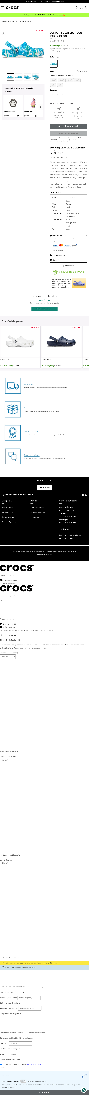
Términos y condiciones (21, 551)
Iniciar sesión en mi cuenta (19, 495)
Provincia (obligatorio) (9, 653)
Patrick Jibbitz (29, 111)
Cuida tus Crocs (7, 512)
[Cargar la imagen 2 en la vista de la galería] (18, 77)
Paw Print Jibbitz (10, 111)
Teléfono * (4, 1054)
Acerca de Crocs (7, 507)
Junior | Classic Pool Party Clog (20, 21)
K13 (69, 80)
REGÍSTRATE (44, 488)
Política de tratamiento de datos (56, 551)
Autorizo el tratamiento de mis (22, 1064)
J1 (77, 80)
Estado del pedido (37, 507)
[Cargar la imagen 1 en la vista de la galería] (10, 77)
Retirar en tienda (68, 133)
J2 (53, 85)
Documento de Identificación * (12, 1033)
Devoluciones (35, 517)
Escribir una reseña (44, 309)
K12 (61, 80)
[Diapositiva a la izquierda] (4, 77)
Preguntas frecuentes (38, 512)
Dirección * (4, 1043)
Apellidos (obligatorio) (9, 1008)
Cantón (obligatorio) (8, 756)
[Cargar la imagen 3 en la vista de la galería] (27, 77)
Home (4, 21)
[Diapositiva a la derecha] (42, 77)
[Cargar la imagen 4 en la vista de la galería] (35, 77)
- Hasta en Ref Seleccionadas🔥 (44, 15)
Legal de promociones (37, 551)
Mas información (58, 250)
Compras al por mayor (10, 522)
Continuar (44, 1092)
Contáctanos (64, 529)
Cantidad (53, 90)
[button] (2, 7)
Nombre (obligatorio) (8, 998)
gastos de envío (69, 49)
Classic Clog (5, 359)
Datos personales (34, 1064)
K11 (53, 80)
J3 (60, 85)
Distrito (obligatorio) (8, 860)
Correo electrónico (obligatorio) (12, 987)
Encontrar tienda (8, 517)
